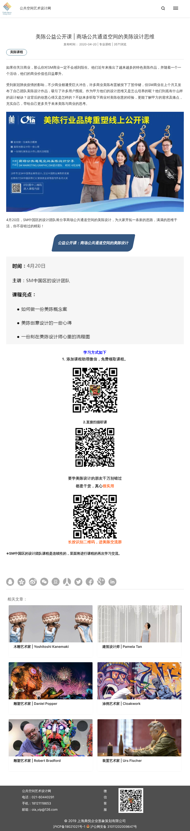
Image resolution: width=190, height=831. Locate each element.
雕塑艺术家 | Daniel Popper (35, 704)
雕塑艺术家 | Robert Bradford (37, 761)
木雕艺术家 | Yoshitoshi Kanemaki (41, 647)
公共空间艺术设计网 (35, 8)
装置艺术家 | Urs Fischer (122, 761)
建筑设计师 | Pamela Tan (122, 647)
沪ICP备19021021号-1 (69, 827)
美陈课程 (16, 52)
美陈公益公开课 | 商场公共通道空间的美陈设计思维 (95, 37)
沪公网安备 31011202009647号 (113, 827)
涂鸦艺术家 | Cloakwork (121, 704)
